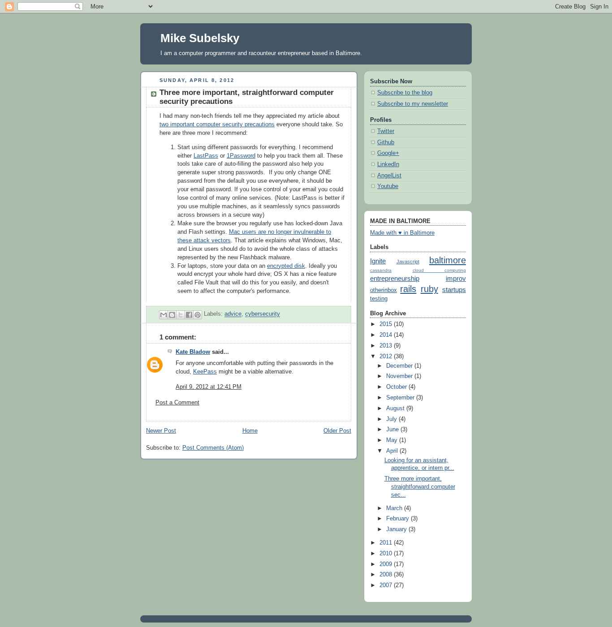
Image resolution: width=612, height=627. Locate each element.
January (397, 529)
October (397, 387)
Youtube (387, 186)
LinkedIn (388, 164)
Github (385, 142)
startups (454, 289)
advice (232, 314)
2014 (386, 335)
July (392, 419)
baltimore (447, 260)
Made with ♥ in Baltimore (402, 233)
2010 (386, 553)
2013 (386, 346)
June (393, 429)
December (400, 366)
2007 (386, 585)
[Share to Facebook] (189, 314)
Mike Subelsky (199, 38)
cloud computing (439, 270)
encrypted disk (286, 266)
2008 (386, 574)
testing (379, 299)
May (392, 440)
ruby (429, 289)
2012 (386, 356)
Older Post (337, 431)
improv (456, 278)
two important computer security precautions (217, 124)
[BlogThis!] (172, 314)
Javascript (408, 261)
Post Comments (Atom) (213, 448)
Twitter (385, 131)
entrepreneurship (394, 278)
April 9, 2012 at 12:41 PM (208, 387)
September (401, 398)
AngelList (389, 175)
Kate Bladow (193, 352)
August (396, 408)
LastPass (206, 156)
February (398, 518)
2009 (386, 564)
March (395, 508)
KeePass (205, 372)
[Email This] (163, 314)
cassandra (381, 270)
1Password (241, 156)
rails (408, 289)
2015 (386, 324)
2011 (386, 543)
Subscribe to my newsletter (412, 104)
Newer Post (161, 431)
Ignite (378, 261)
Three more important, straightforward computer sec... (419, 487)
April (393, 451)
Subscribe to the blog (404, 93)
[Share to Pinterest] (197, 314)
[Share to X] (180, 314)
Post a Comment (177, 402)
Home (250, 431)
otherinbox (383, 290)
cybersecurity (262, 314)
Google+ (388, 153)
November (400, 376)
